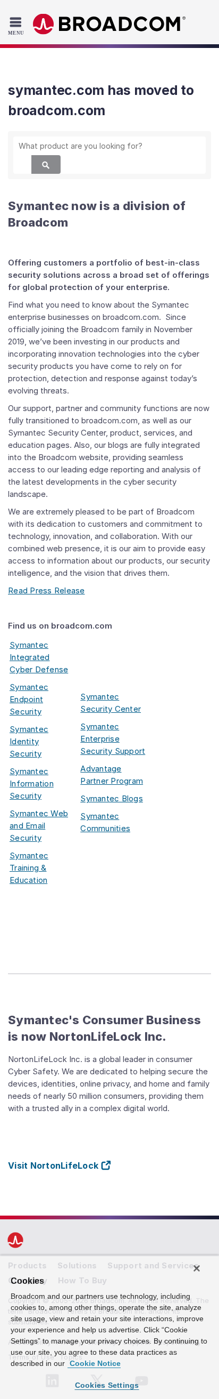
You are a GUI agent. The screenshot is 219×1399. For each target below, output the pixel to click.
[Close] (196, 1268)
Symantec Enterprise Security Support (112, 738)
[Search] (46, 164)
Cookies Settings (107, 1385)
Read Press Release (46, 590)
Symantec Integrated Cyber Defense (39, 657)
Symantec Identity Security (29, 741)
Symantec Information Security (32, 783)
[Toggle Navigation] (17, 25)
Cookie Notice (94, 1363)
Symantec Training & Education (29, 867)
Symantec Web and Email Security (39, 825)
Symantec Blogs (111, 798)
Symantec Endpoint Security (29, 699)
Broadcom (109, 24)
